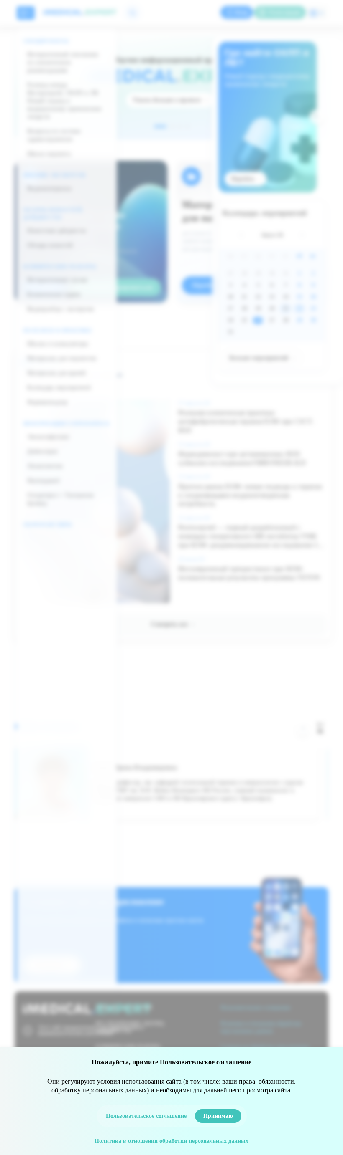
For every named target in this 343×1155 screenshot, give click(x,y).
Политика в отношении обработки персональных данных (171, 1141)
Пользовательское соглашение (146, 1116)
